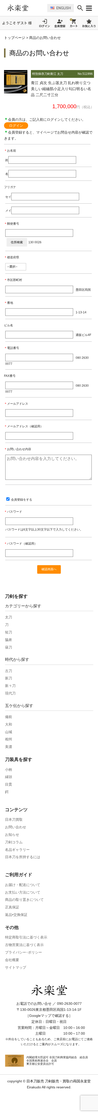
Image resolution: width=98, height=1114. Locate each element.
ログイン (16, 126)
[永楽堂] (26, 8)
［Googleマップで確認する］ (49, 1016)
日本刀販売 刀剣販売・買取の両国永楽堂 (58, 1081)
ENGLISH (63, 8)
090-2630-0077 (69, 1004)
